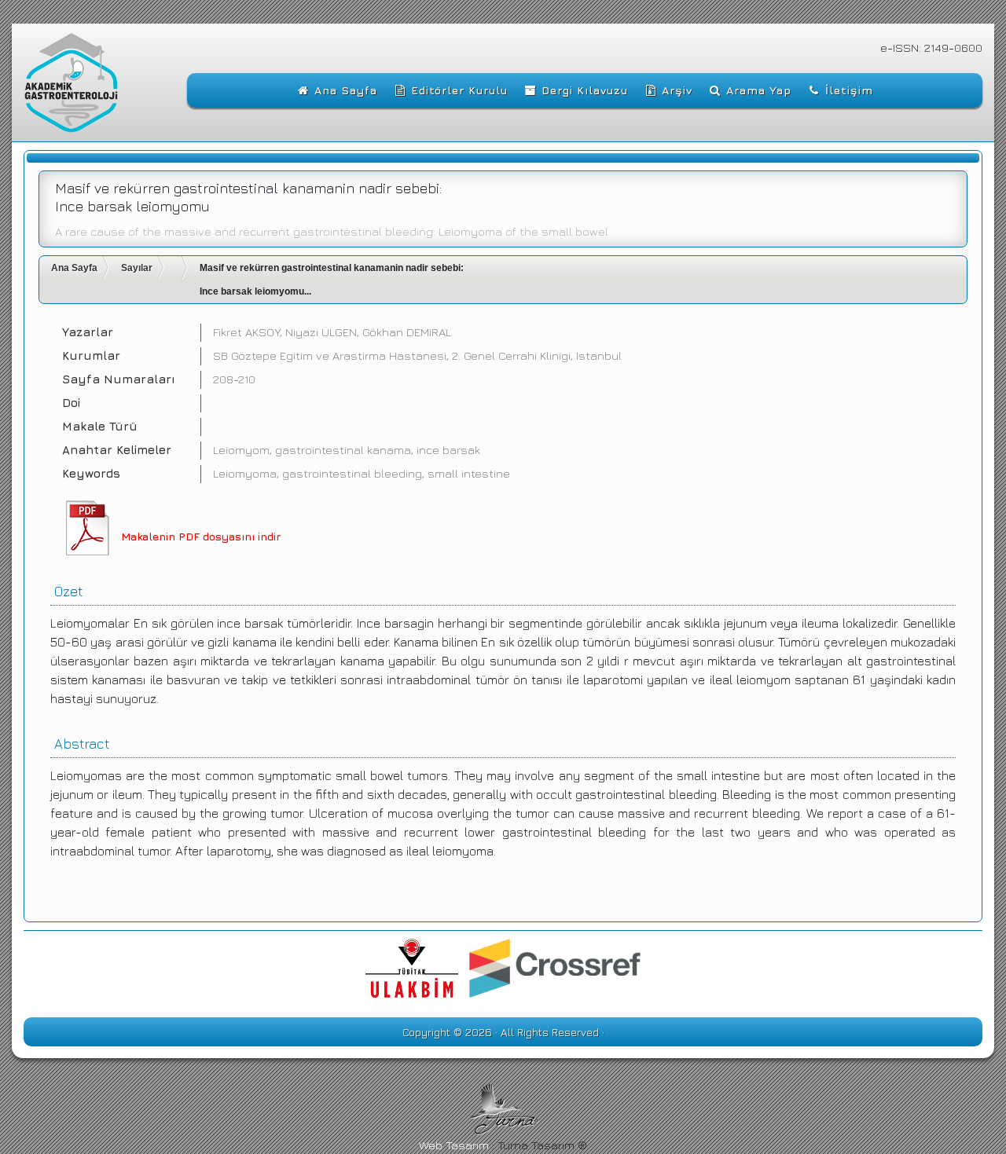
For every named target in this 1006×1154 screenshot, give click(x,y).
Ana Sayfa (74, 267)
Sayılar (136, 267)
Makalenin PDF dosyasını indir (201, 536)
